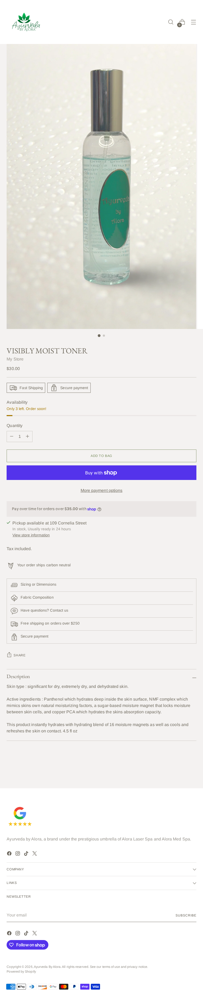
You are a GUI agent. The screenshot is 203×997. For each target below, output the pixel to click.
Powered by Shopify (21, 971)
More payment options (102, 490)
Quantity (14, 425)
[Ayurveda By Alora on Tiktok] (27, 854)
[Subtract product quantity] (27, 436)
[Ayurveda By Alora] (26, 22)
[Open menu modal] (193, 22)
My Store (15, 359)
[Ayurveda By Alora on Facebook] (10, 854)
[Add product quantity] (11, 436)
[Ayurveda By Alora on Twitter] (35, 854)
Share (19, 655)
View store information (31, 535)
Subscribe (186, 915)
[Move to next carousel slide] (191, 769)
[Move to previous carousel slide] (179, 770)
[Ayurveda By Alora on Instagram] (18, 854)
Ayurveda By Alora (47, 967)
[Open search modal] (170, 22)
